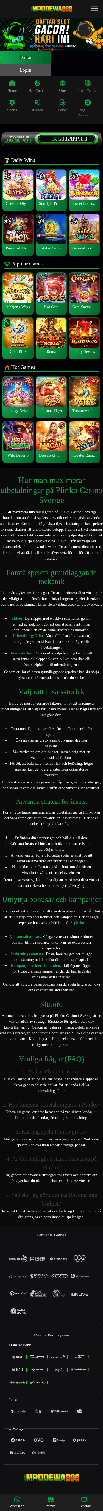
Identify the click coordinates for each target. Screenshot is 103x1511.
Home (12, 91)
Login (26, 70)
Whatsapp (17, 1506)
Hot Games (37, 91)
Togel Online (83, 113)
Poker (62, 110)
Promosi (50, 1506)
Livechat (84, 1506)
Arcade (37, 110)
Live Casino (87, 91)
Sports (12, 110)
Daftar (25, 57)
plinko (79, 923)
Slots (62, 91)
